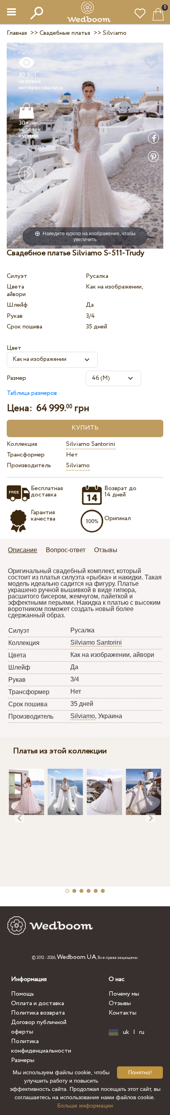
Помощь (22, 993)
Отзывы (120, 1003)
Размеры (22, 1060)
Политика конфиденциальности (41, 1046)
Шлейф (17, 305)
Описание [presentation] (22, 550)
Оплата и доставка (37, 1003)
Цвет (14, 348)
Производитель (29, 465)
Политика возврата (38, 1012)
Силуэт (17, 276)
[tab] (25, 551)
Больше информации (85, 1105)
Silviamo (78, 465)
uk (126, 1032)
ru (141, 1032)
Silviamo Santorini (90, 444)
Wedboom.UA (76, 957)
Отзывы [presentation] (105, 550)
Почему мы (124, 993)
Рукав (15, 316)
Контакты (122, 1012)
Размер (16, 378)
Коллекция (22, 444)
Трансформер (26, 454)
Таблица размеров (32, 393)
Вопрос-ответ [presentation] (65, 550)
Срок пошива (24, 326)
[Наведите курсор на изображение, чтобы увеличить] (85, 145)
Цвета (15, 287)
